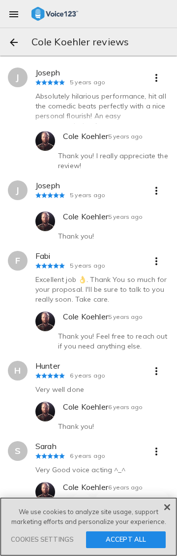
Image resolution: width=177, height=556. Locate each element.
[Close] (167, 507)
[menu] (14, 14)
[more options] (156, 77)
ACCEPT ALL (126, 539)
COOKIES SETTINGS (42, 539)
